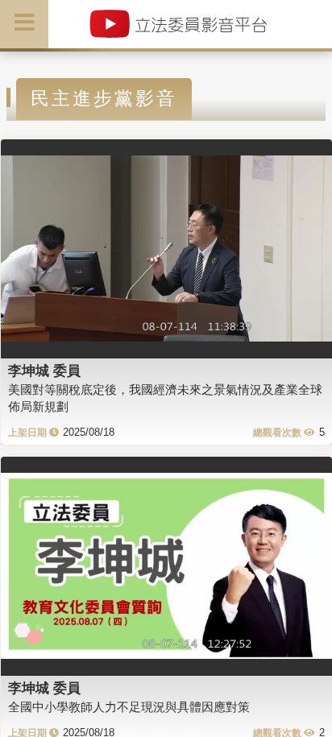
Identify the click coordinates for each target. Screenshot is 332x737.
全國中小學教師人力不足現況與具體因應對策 (129, 707)
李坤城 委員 (44, 370)
